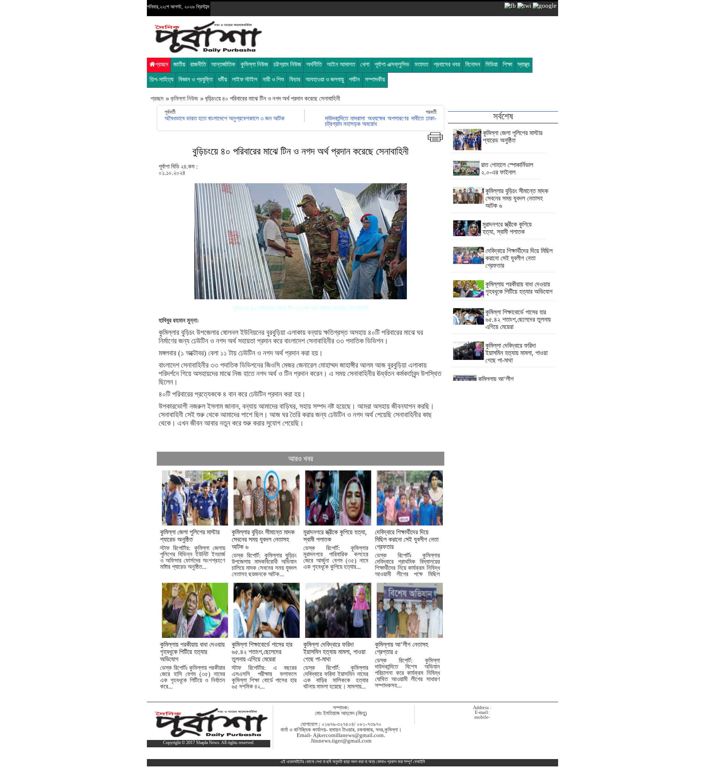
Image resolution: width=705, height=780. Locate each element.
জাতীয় (179, 64)
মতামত (421, 64)
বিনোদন (472, 64)
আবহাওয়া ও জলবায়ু (325, 79)
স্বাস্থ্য (523, 64)
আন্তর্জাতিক (223, 64)
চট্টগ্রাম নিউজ (287, 64)
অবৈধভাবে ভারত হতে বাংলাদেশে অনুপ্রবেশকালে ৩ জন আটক (224, 118)
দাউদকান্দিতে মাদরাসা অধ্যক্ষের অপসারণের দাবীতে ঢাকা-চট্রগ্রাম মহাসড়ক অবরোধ (381, 121)
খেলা (364, 64)
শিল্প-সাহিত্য (161, 79)
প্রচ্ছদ (161, 64)
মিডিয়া (491, 64)
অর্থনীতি (314, 64)
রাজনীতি (198, 64)
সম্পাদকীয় (375, 79)
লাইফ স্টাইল (244, 79)
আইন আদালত (341, 64)
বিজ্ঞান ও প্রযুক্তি (195, 79)
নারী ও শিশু (273, 79)
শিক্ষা (507, 64)
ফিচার (294, 79)
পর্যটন (354, 79)
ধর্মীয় (222, 79)
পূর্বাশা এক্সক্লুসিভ (392, 64)
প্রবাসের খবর (447, 64)
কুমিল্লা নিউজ (254, 64)
